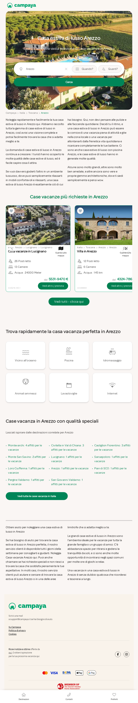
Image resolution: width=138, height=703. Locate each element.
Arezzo (45, 112)
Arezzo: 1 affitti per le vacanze (69, 468)
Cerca (69, 82)
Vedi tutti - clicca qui (69, 302)
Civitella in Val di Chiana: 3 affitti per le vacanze (67, 448)
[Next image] (125, 248)
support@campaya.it (20, 619)
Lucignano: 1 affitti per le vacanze (66, 459)
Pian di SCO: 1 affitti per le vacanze (110, 471)
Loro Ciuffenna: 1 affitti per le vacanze (26, 471)
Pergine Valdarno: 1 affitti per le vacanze (26, 482)
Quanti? (113, 69)
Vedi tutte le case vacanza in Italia (36, 496)
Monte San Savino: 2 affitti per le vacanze (27, 459)
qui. (10, 652)
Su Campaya (15, 627)
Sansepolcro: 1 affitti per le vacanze (111, 459)
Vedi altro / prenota (53, 285)
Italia (22, 112)
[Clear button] (66, 69)
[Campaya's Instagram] (126, 654)
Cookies (13, 634)
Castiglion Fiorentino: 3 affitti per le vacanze (112, 448)
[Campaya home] (21, 5)
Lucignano (31, 247)
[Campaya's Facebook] (118, 654)
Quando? (87, 69)
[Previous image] (12, 248)
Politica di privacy (17, 630)
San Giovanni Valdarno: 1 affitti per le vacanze (67, 482)
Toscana (33, 112)
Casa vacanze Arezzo (19, 557)
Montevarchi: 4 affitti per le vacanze (25, 448)
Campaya (11, 112)
